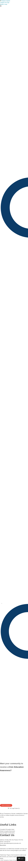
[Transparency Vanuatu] (6, 2)
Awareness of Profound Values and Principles (3, 682)
